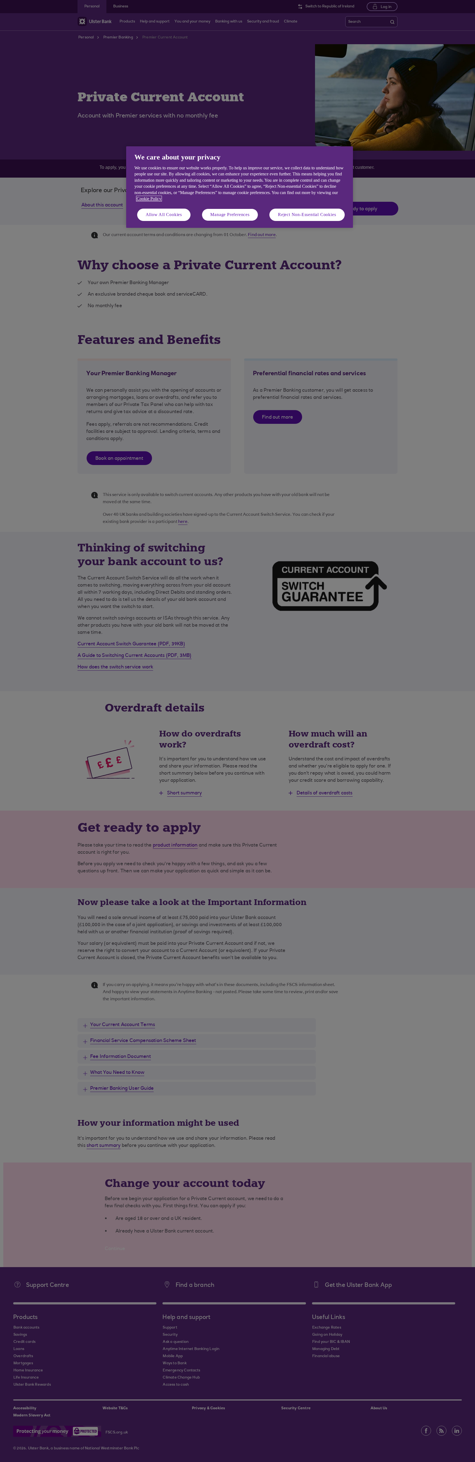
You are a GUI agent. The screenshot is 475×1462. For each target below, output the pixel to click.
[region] (239, 187)
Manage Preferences (229, 214)
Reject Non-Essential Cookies (307, 214)
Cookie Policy (149, 198)
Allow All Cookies (164, 214)
